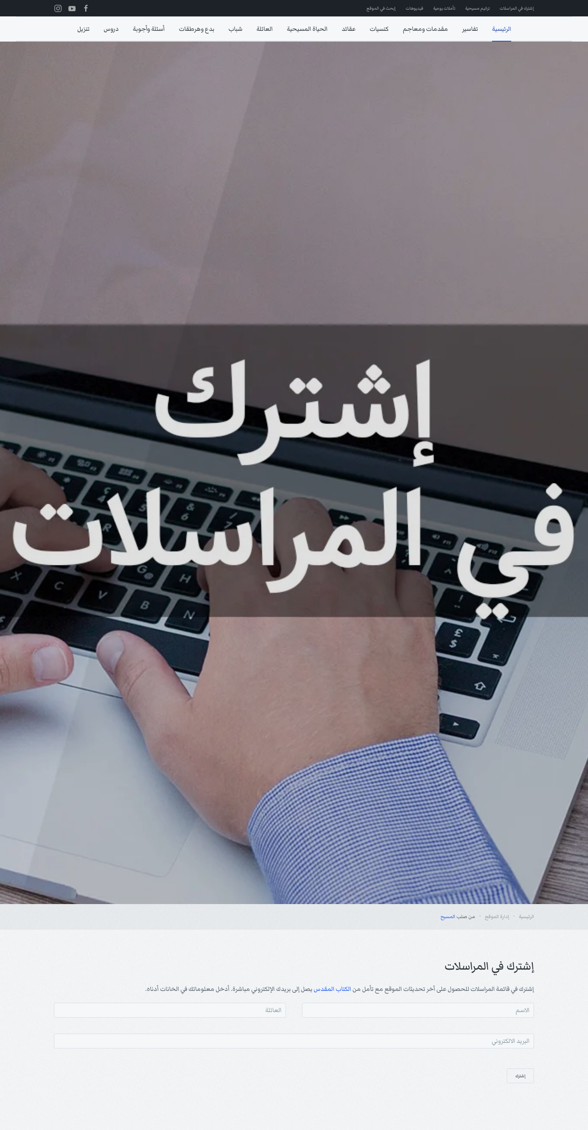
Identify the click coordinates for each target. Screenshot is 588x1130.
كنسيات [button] (379, 29)
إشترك (520, 1075)
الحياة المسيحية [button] (307, 29)
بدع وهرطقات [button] (196, 29)
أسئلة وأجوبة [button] (149, 29)
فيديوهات (414, 8)
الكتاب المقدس (332, 989)
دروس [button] (111, 29)
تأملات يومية (444, 8)
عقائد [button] (349, 29)
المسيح (447, 916)
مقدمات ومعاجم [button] (425, 29)
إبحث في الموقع (381, 8)
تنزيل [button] (83, 29)
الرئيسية (501, 29)
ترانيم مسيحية (477, 8)
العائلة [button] (264, 29)
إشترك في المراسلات (517, 8)
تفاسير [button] (470, 29)
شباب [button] (235, 29)
